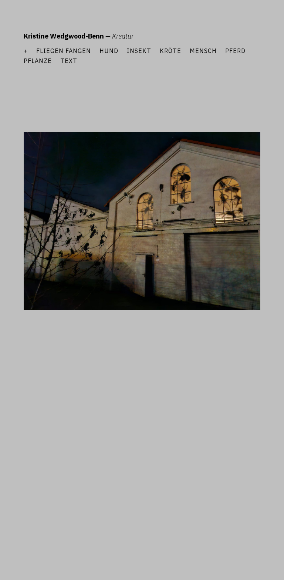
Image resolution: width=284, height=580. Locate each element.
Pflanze (38, 60)
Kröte (170, 50)
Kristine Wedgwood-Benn (64, 36)
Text (68, 60)
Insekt (139, 50)
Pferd (235, 50)
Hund (108, 50)
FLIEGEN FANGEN (63, 50)
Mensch (203, 50)
